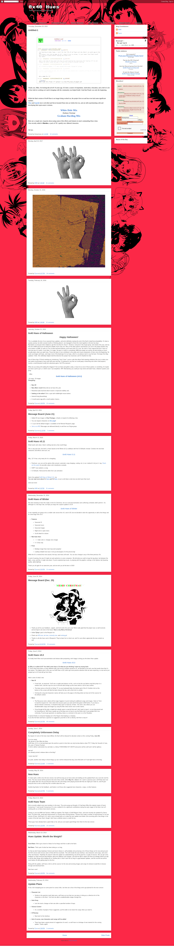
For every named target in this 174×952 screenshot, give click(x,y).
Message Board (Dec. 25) (41, 580)
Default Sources (124, 23)
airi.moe (46, 635)
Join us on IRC (36, 426)
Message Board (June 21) (41, 414)
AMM (119, 29)
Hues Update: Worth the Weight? (45, 836)
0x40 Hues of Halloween (40, 333)
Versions (138, 23)
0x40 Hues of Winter (38, 499)
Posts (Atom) (73, 940)
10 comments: (50, 825)
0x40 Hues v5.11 (36, 441)
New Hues (33, 774)
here (48, 479)
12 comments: (54, 134)
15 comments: (51, 644)
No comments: (50, 873)
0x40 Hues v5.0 (36, 655)
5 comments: (50, 791)
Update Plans (35, 884)
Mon (29, 103)
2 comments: (50, 763)
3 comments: (50, 928)
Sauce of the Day (108, 23)
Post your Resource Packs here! (131, 56)
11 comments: (50, 569)
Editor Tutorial (93, 23)
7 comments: (51, 430)
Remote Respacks (77, 23)
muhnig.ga (64, 635)
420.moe (40, 635)
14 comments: (50, 273)
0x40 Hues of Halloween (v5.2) (69, 376)
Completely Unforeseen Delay (43, 732)
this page (52, 421)
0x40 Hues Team (36, 802)
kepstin (37, 103)
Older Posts (105, 935)
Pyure (120, 33)
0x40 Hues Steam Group (131, 74)
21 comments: (50, 183)
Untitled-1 (33, 30)
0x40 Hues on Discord (131, 68)
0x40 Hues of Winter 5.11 (46, 477)
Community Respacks (58, 23)
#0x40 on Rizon (131, 62)
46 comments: (50, 721)
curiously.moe (53, 635)
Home (65, 935)
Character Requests (40, 23)
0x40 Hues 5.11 (69, 454)
